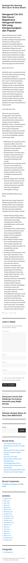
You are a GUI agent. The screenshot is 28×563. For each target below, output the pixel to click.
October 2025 (8, 520)
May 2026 (7, 505)
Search (4, 427)
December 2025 (8, 516)
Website (4, 370)
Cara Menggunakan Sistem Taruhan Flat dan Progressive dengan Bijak (13, 465)
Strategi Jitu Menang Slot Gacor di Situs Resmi (14, 6)
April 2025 (7, 533)
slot (12, 46)
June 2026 (7, 503)
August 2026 (8, 498)
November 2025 (9, 518)
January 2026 (8, 514)
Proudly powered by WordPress (11, 560)
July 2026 (7, 501)
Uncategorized (8, 552)
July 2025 (6, 527)
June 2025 (7, 529)
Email (4, 362)
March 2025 (7, 535)
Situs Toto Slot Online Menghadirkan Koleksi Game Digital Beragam (13, 459)
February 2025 (8, 537)
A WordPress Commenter (10, 484)
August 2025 (8, 524)
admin (6, 313)
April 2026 (7, 507)
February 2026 (8, 511)
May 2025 (7, 531)
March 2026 (7, 509)
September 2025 (9, 522)
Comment (5, 331)
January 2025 (8, 540)
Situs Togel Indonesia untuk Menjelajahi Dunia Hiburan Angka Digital (14, 446)
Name (4, 354)
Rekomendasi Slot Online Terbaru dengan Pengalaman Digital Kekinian (14, 452)
